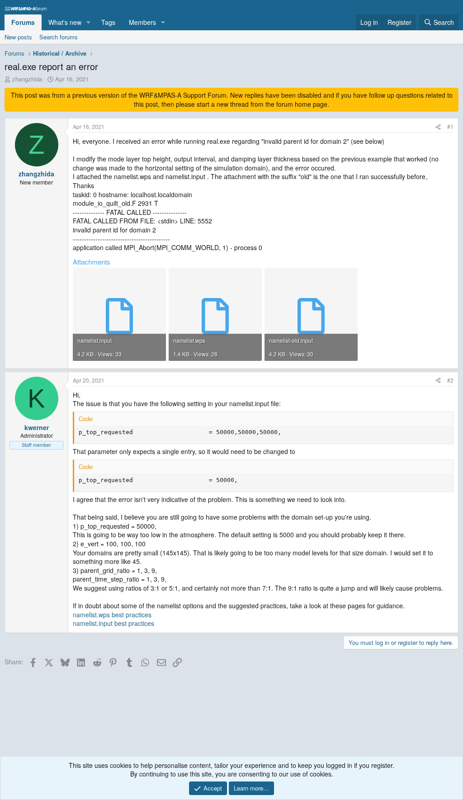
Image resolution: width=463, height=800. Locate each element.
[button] (88, 22)
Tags (108, 22)
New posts (18, 37)
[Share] (438, 127)
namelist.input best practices (113, 623)
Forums (23, 22)
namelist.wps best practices (112, 614)
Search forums (58, 37)
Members (142, 22)
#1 (450, 126)
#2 (450, 380)
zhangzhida (27, 79)
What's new (64, 22)
